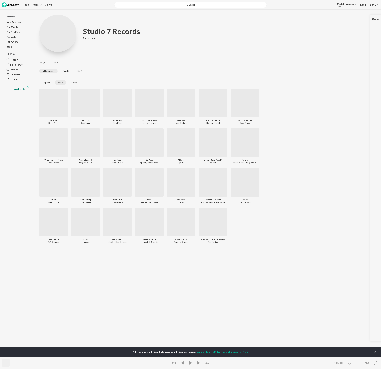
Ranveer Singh (207, 202)
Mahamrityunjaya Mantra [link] (125, 357)
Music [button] (25, 4)
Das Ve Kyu (53, 239)
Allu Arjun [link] (80, 357)
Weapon (181, 199)
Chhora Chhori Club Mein (213, 239)
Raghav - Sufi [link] (193, 357)
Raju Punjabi (213, 242)
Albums (54, 62)
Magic (82, 162)
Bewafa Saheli (149, 239)
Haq (149, 199)
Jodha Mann (53, 162)
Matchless (117, 120)
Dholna (245, 199)
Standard (117, 199)
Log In (363, 4)
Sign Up (374, 4)
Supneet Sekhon (181, 242)
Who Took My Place (53, 160)
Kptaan (88, 162)
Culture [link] (228, 357)
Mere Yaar (181, 120)
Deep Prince (53, 123)
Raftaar (123, 242)
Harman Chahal (213, 123)
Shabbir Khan (114, 242)
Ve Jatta (85, 120)
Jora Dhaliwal (181, 123)
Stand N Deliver (213, 120)
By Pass (117, 160)
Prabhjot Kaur (245, 202)
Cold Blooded (85, 160)
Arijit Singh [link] (44, 357)
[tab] (48, 71)
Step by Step (85, 199)
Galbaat (85, 239)
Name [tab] (74, 82)
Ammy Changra (149, 123)
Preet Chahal (117, 162)
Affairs (181, 160)
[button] (346, 5)
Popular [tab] (46, 82)
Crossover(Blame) (213, 199)
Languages (345, 4)
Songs (42, 62)
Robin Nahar (219, 202)
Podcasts (37, 4)
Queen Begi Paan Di (213, 160)
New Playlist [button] (19, 89)
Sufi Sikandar (53, 242)
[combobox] (190, 5)
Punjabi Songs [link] (157, 357)
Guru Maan (117, 123)
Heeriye (53, 120)
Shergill (181, 202)
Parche (245, 160)
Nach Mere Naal (149, 120)
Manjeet (85, 242)
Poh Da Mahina (245, 120)
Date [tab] (60, 82)
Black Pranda (181, 239)
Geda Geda (117, 239)
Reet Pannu (85, 123)
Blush (53, 199)
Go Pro (48, 4)
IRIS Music (153, 242)
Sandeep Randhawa (149, 202)
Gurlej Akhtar (250, 162)
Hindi (339, 7)
